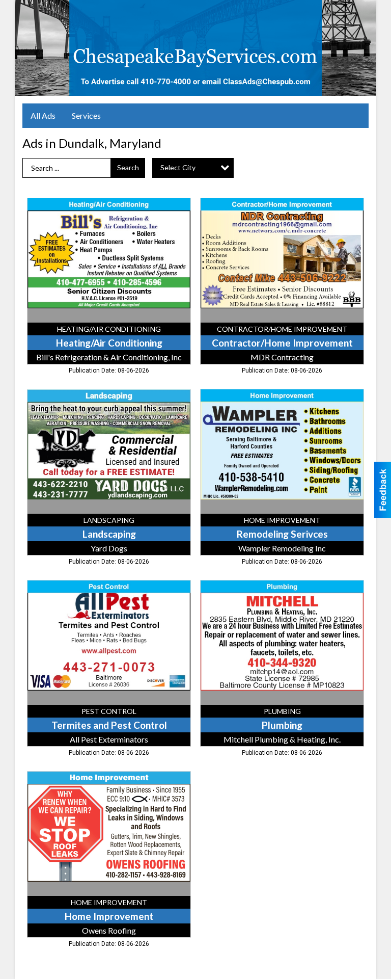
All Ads (43, 115)
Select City (178, 167)
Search (128, 167)
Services (86, 115)
